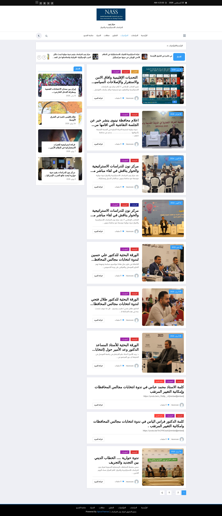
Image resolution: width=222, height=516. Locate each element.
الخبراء (98, 35)
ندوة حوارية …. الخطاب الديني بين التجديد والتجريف (116, 460)
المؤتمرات (124, 35)
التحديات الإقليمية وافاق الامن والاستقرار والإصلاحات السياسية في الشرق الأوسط (116, 79)
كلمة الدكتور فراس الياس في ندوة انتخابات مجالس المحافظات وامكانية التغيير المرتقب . (138, 423)
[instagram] (40, 3)
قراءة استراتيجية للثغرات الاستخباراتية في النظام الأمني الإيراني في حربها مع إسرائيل (134, 56)
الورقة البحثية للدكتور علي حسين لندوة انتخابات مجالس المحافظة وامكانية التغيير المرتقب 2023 (115, 257)
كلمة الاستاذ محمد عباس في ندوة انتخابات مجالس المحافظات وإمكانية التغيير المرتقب (139, 389)
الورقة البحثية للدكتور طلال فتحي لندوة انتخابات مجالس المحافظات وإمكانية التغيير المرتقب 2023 (114, 301)
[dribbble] (44, 3)
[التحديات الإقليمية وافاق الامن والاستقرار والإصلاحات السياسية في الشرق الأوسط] (163, 85)
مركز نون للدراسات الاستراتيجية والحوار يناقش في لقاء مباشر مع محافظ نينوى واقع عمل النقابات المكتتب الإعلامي (115, 168)
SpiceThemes (103, 512)
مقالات (106, 35)
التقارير (115, 35)
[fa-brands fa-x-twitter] (48, 3)
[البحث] (46, 36)
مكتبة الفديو (88, 35)
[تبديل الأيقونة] (184, 36)
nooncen (130, 98)
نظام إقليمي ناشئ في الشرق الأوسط (63, 118)
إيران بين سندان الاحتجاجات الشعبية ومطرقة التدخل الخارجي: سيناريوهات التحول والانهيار (60, 90)
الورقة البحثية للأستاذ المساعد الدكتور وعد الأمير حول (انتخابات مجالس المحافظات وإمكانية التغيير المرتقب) (115, 347)
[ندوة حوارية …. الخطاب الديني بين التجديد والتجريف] (163, 467)
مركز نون (111, 24)
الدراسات (134, 35)
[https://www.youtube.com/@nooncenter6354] (36, 2)
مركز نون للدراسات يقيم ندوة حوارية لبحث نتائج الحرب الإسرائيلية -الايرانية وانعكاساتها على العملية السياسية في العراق (84, 56)
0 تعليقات (118, 98)
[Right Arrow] (39, 57)
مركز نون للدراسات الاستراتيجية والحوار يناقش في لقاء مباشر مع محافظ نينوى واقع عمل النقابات (115, 212)
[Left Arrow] (44, 57)
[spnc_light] (39, 36)
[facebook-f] (52, 3)
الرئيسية (144, 35)
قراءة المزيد (98, 98)
